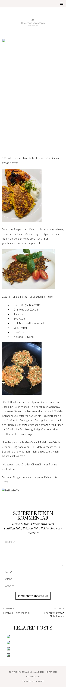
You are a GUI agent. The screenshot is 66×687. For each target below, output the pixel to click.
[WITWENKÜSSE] (33, 655)
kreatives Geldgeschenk (16, 612)
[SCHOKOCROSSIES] (33, 649)
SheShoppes (38, 681)
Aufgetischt (33, 128)
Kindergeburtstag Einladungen (53, 614)
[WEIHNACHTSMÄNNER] (33, 636)
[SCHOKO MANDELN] (33, 642)
